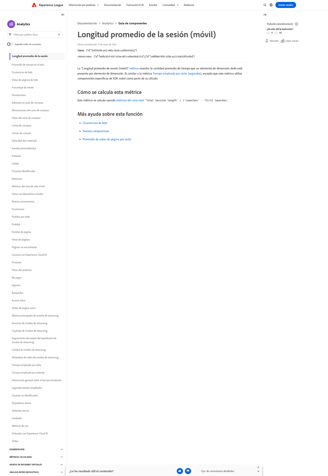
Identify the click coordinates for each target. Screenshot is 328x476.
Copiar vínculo (291, 40)
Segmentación (16, 449)
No (280, 32)
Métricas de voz (20, 426)
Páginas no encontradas (24, 247)
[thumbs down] (188, 471)
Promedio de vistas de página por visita (107, 139)
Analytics (108, 23)
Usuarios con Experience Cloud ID (29, 254)
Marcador (274, 40)
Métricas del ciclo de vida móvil (28, 186)
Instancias (17, 178)
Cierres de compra (21, 133)
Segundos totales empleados (27, 388)
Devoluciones (19, 95)
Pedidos (16, 224)
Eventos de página (21, 232)
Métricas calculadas (20, 457)
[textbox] (34, 34)
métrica (134, 68)
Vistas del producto (22, 270)
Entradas (16, 156)
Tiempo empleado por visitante (28, 372)
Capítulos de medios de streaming (29, 330)
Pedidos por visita (21, 216)
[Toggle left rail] (63, 15)
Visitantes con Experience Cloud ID (30, 433)
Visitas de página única (24, 308)
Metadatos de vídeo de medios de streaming (35, 357)
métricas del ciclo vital (130, 100)
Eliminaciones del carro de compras (30, 110)
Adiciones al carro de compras (27, 102)
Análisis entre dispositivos (24, 472)
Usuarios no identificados (25, 395)
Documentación (87, 23)
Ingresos (16, 285)
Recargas (16, 277)
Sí (272, 32)
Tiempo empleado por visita (26, 365)
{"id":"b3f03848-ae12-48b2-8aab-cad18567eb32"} (111, 50)
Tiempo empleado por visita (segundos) (177, 73)
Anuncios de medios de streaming (29, 323)
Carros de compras (21, 125)
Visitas (15, 441)
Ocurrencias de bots (95, 123)
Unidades (17, 418)
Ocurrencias (18, 209)
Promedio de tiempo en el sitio (28, 64)
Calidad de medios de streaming (29, 349)
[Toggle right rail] (265, 15)
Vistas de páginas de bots (25, 80)
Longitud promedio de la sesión (30, 56)
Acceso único (18, 300)
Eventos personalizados (24, 148)
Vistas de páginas (21, 239)
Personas (16, 262)
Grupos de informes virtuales (25, 464)
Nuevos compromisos (96, 131)
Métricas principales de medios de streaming (35, 315)
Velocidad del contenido (24, 140)
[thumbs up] (180, 471)
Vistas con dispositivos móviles (27, 194)
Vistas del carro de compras (26, 118)
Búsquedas (17, 292)
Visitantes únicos (20, 410)
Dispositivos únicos (21, 403)
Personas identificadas (23, 171)
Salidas (15, 163)
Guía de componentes (132, 23)
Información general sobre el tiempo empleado (36, 380)
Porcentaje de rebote (23, 87)
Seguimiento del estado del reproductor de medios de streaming (34, 340)
